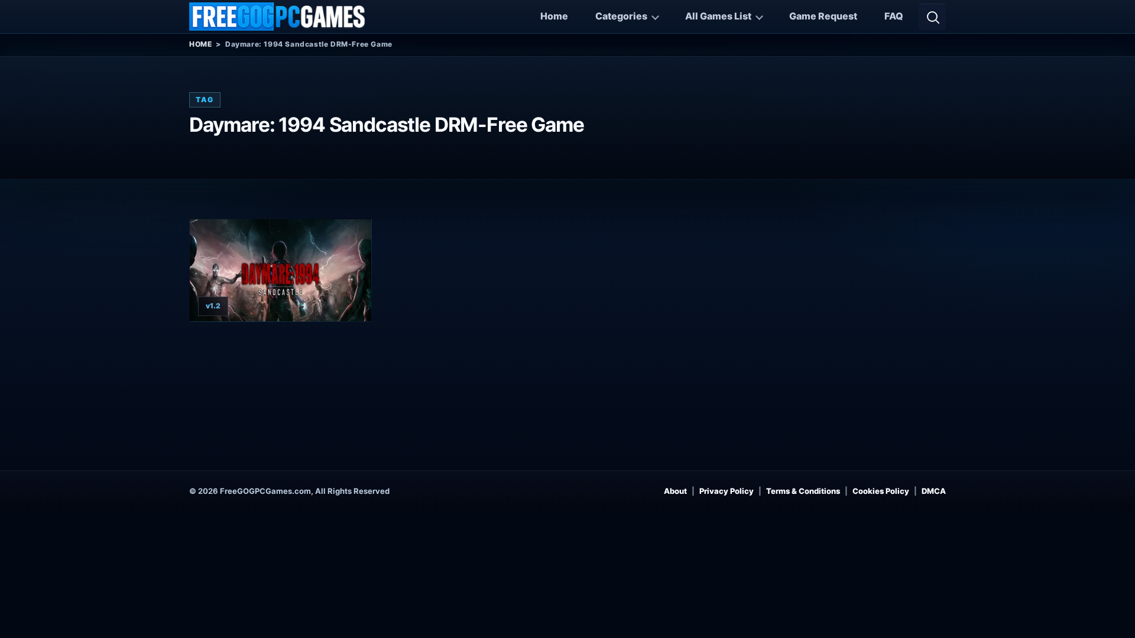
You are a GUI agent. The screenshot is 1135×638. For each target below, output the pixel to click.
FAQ (893, 16)
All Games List (718, 16)
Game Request (823, 16)
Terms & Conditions (803, 491)
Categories (621, 16)
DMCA (934, 491)
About (675, 491)
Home (554, 16)
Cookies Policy (880, 491)
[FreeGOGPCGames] (278, 16)
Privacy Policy (726, 491)
